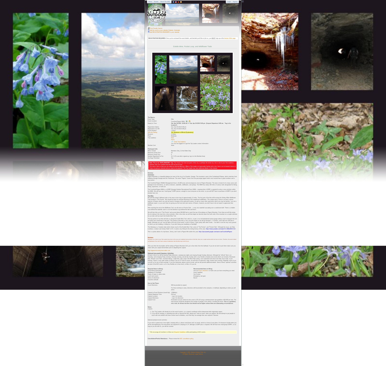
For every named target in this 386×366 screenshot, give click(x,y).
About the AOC (165, 1)
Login (229, 1)
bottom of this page (229, 38)
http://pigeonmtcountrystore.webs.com (159, 250)
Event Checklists (203, 270)
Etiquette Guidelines (180, 332)
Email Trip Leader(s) (179, 141)
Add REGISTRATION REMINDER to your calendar (164, 32)
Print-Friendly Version (155, 28)
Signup (235, 1)
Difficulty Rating (152, 132)
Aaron (173, 139)
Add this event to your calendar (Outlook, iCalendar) (164, 30)
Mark (172, 138)
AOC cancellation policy (186, 338)
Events (156, 1)
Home (150, 1)
